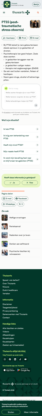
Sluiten (11, 412)
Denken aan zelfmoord (19, 244)
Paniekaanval (15, 226)
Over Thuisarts (9, 283)
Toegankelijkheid (10, 307)
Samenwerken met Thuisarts (15, 314)
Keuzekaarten (8, 341)
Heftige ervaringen (17, 217)
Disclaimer (7, 304)
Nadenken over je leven (19, 235)
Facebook (22, 198)
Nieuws (6, 287)
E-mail (36, 38)
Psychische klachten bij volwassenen (19, 252)
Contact (6, 317)
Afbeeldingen (9, 335)
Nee (31, 182)
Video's (6, 331)
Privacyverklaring (10, 311)
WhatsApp (10, 204)
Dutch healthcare (10, 290)
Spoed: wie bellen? (11, 280)
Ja (14, 182)
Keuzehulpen (8, 338)
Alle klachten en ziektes (13, 328)
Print (24, 38)
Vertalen (6, 293)
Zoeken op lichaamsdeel (13, 345)
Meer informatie (31, 412)
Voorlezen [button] (10, 38)
